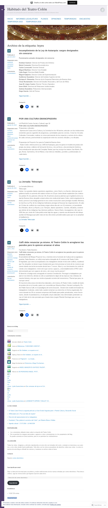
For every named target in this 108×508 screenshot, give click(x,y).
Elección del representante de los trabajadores (23, 417)
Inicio (10, 19)
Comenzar (72, 2)
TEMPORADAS (70, 19)
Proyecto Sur (11, 140)
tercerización (11, 273)
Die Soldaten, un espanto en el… (30, 350)
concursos (10, 64)
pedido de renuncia (10, 268)
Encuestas (85, 19)
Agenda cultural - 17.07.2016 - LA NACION (22, 423)
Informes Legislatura (27, 19)
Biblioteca (10, 134)
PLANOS (44, 19)
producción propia (12, 138)
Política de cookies (55, 504)
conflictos (10, 256)
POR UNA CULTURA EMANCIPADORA (38, 119)
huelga (9, 195)
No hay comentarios (10, 148)
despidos (10, 193)
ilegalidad (10, 66)
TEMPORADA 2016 (33, 22)
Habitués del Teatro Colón (27, 9)
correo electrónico (18, 458)
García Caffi (10, 261)
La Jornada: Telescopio (30, 182)
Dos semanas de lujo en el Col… (36, 386)
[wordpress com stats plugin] (12, 498)
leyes (8, 68)
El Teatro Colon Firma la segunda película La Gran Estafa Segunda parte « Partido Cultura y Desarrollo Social (42, 410)
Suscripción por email (13, 467)
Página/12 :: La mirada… (28, 359)
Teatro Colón (28, 342)
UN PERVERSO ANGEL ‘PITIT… (28, 371)
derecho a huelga (12, 258)
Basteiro (9, 254)
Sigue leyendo (25, 96)
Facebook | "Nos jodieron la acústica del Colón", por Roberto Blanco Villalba (32, 420)
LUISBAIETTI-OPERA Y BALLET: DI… (38, 401)
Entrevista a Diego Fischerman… (35, 363)
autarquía (10, 62)
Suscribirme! (13, 483)
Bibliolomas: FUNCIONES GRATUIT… (29, 346)
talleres (9, 142)
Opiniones (56, 19)
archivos (9, 130)
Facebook (102, 10)
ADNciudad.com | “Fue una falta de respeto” (22, 414)
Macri (9, 265)
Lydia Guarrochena (18, 386)
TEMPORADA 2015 (15, 22)
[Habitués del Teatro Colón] (57, 39)
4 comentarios (11, 73)
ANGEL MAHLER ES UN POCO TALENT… (32, 367)
